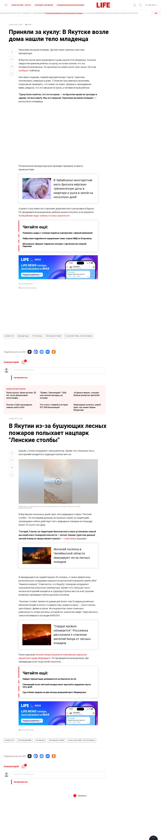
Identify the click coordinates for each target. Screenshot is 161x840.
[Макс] (35, 351)
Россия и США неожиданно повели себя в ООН (19, 406)
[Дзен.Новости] (29, 351)
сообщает (24, 70)
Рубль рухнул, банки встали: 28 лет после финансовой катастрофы (21, 395)
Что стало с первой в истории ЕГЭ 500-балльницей (54, 406)
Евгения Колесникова (29, 288)
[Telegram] (41, 351)
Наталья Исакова (27, 730)
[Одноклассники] (53, 351)
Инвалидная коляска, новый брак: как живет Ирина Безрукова (87, 407)
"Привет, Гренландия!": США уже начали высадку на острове (53, 395)
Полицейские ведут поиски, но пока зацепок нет (44, 215)
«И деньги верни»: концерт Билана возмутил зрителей (86, 394)
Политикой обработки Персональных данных (64, 13)
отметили (69, 538)
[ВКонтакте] (47, 351)
